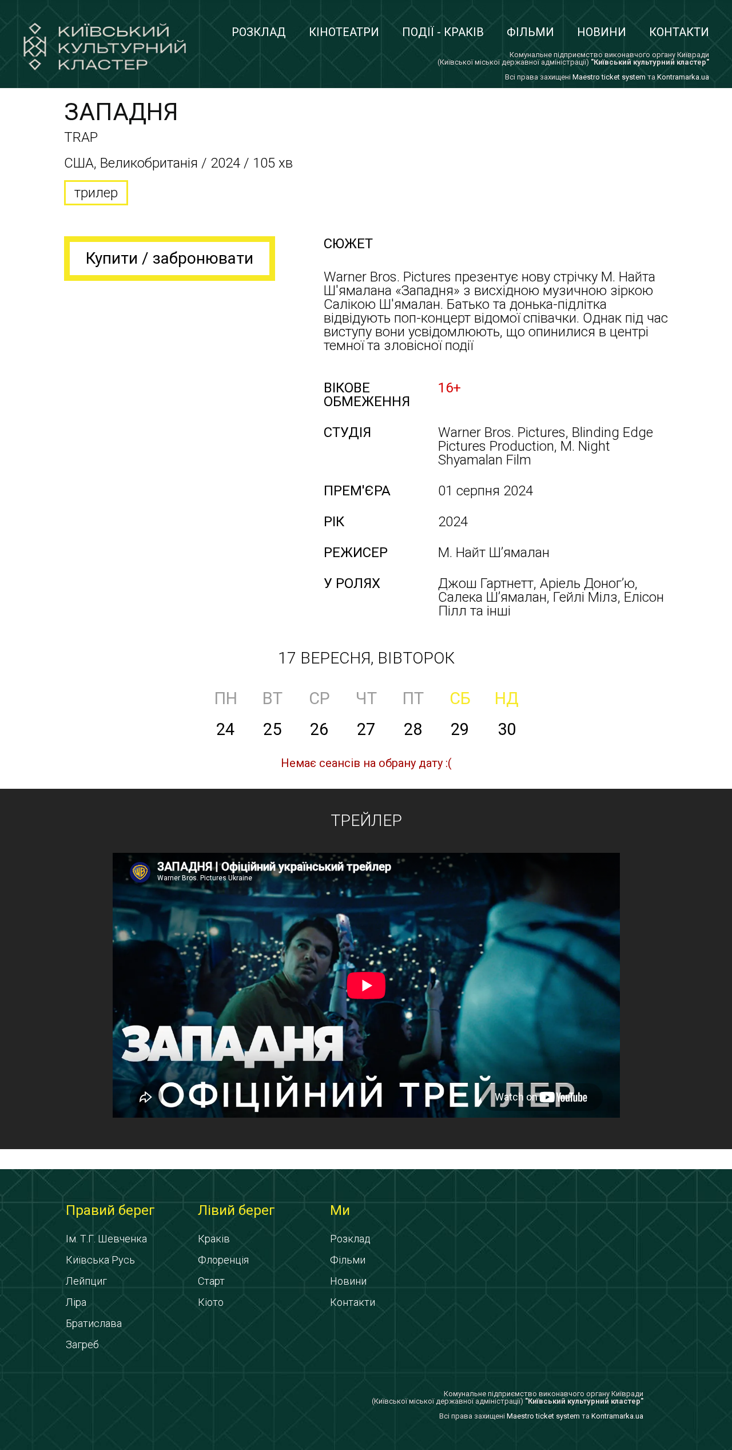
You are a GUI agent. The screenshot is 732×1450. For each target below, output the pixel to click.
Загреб (82, 1344)
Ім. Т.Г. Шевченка (106, 1239)
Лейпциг (86, 1281)
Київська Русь (100, 1260)
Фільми (530, 32)
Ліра (76, 1302)
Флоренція (223, 1260)
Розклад (259, 32)
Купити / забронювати (169, 258)
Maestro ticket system (609, 77)
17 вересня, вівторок (366, 658)
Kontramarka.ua (683, 77)
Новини (601, 32)
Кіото (211, 1302)
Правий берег (110, 1210)
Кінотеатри (344, 32)
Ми (340, 1210)
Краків (214, 1239)
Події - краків (443, 32)
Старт (211, 1281)
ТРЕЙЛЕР (366, 820)
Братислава (94, 1323)
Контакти (679, 32)
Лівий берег (236, 1210)
